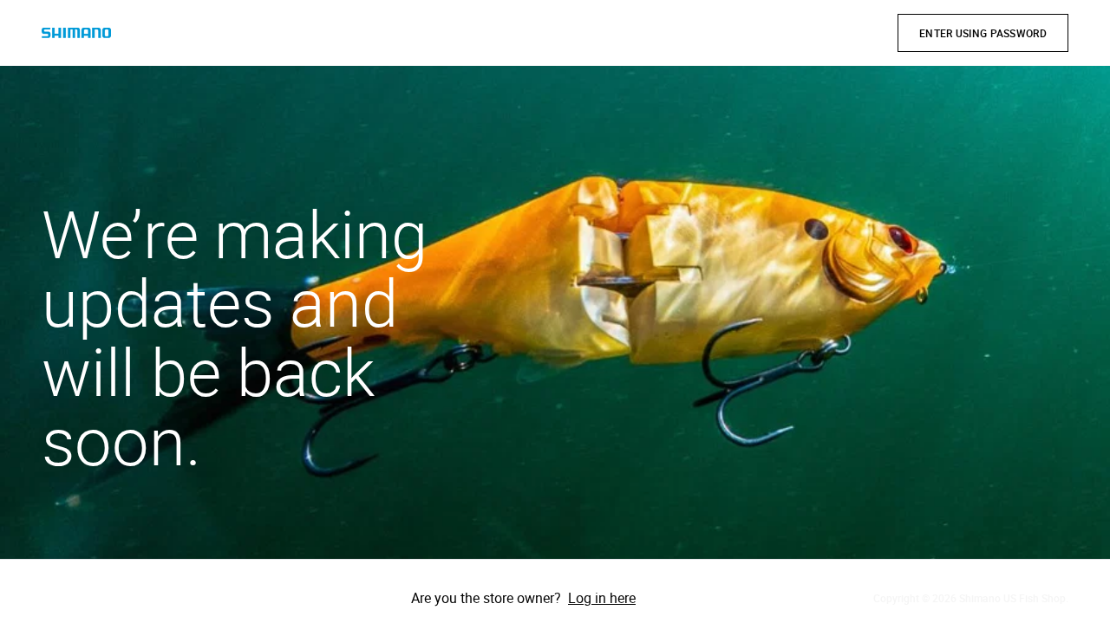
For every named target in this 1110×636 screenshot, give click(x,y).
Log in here (602, 597)
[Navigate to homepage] (76, 33)
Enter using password (983, 33)
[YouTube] (156, 598)
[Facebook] (59, 598)
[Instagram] (107, 598)
